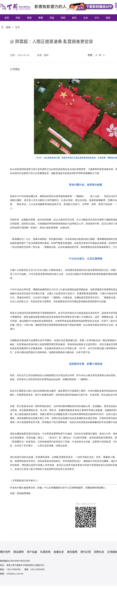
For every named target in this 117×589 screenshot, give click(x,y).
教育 (108, 17)
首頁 (6, 17)
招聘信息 (99, 552)
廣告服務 (72, 552)
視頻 (29, 17)
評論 (52, 17)
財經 (63, 17)
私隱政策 (45, 552)
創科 (74, 17)
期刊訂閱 (85, 552)
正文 (17, 27)
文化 (97, 17)
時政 (18, 17)
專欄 (40, 17)
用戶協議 (32, 552)
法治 (85, 17)
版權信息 (59, 552)
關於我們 (5, 552)
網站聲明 (18, 552)
